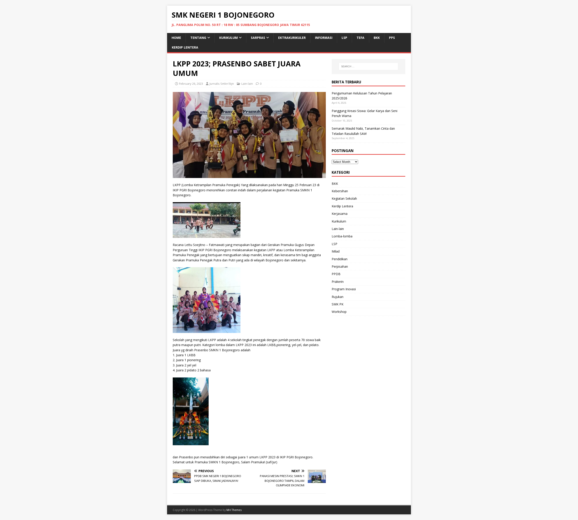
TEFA (360, 37)
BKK (377, 37)
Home (176, 37)
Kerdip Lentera (185, 47)
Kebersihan (340, 191)
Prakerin (338, 281)
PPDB (336, 274)
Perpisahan (340, 266)
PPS (392, 37)
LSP (344, 37)
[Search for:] (368, 66)
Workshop (339, 311)
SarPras (258, 37)
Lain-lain (247, 84)
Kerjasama (339, 213)
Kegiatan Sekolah (344, 198)
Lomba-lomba (342, 236)
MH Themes (234, 510)
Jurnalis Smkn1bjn (222, 84)
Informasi (323, 37)
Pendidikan (339, 259)
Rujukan (337, 297)
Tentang (198, 37)
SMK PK (337, 304)
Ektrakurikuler (292, 37)
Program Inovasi (344, 289)
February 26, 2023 (191, 84)
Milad (336, 251)
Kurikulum (228, 37)
